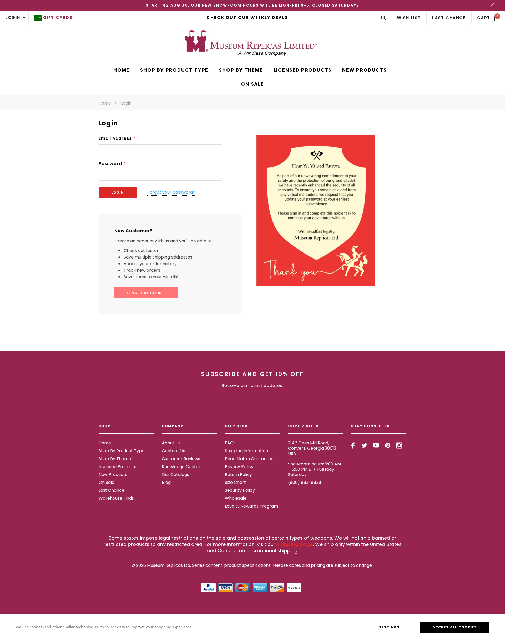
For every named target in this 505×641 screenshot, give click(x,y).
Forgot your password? (171, 192)
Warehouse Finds (116, 498)
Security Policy (240, 490)
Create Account (146, 292)
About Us (171, 443)
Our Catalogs (175, 474)
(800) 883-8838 (304, 482)
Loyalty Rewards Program (251, 506)
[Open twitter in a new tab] (364, 445)
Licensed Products (117, 467)
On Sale (106, 482)
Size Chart (235, 482)
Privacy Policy (239, 467)
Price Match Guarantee (249, 459)
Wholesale (235, 498)
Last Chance (111, 490)
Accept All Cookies (454, 627)
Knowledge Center (181, 467)
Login (126, 103)
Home (105, 103)
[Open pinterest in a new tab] (387, 445)
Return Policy (238, 474)
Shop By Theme (115, 459)
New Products (113, 474)
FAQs (230, 443)
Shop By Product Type (121, 451)
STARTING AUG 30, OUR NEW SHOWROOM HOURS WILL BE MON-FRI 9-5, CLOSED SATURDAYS (252, 5)
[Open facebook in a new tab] (353, 445)
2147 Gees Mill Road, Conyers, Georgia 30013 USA (312, 448)
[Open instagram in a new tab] (399, 445)
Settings (389, 627)
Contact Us (173, 451)
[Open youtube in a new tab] (376, 445)
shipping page (295, 544)
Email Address (117, 138)
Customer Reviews (181, 459)
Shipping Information (246, 451)
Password (112, 164)
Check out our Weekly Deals (247, 17)
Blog (166, 482)
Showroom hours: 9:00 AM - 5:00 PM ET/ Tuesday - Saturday (314, 469)
